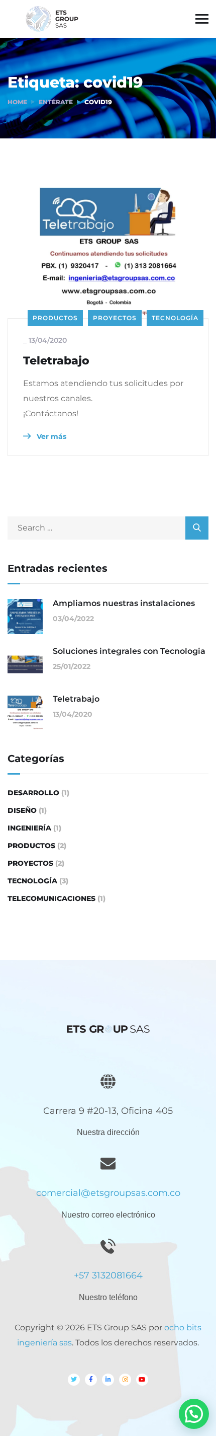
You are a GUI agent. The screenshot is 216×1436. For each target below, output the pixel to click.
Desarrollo (33, 792)
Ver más (50, 436)
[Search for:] (108, 528)
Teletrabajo (56, 360)
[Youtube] (142, 1380)
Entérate (56, 102)
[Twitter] (74, 1380)
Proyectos (115, 318)
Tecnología (175, 318)
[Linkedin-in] (108, 1380)
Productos (55, 318)
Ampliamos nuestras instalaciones (124, 603)
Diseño (22, 810)
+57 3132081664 (108, 1275)
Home (17, 102)
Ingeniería (29, 828)
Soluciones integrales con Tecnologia (129, 651)
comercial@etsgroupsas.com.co (108, 1192)
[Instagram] (125, 1380)
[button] (194, 1414)
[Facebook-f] (91, 1380)
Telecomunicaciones (51, 898)
